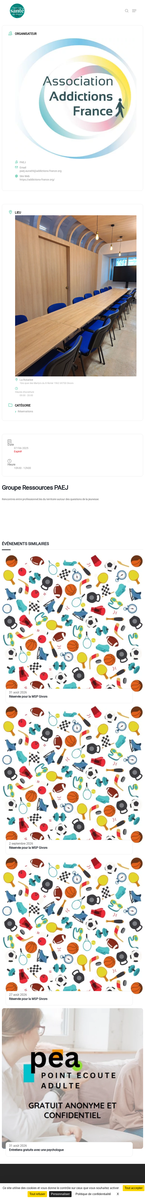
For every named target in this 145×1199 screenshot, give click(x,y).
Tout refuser (37, 1194)
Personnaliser (60, 1194)
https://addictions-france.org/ (37, 179)
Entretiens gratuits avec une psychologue (36, 1150)
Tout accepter (134, 1188)
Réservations (25, 411)
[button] (134, 11)
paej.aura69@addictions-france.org (41, 170)
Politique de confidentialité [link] (93, 1194)
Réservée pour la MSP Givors (28, 696)
